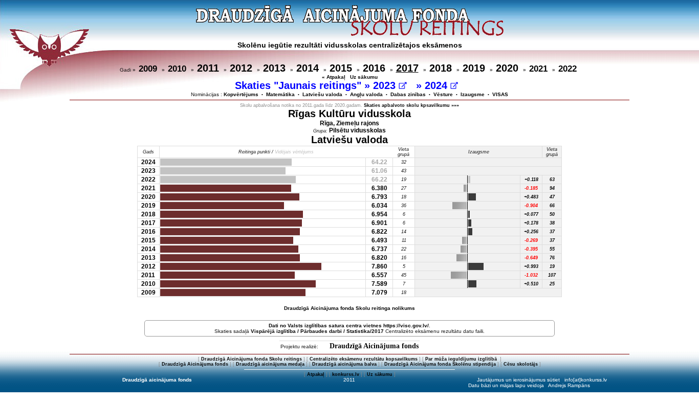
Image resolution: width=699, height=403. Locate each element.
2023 (386, 85)
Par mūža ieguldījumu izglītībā (461, 359)
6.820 (379, 257)
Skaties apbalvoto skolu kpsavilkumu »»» (411, 105)
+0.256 (531, 231)
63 (552, 179)
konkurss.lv (345, 374)
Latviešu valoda (322, 94)
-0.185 (531, 188)
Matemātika (280, 94)
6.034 (379, 205)
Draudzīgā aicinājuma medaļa (270, 364)
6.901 (379, 223)
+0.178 (531, 223)
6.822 (379, 231)
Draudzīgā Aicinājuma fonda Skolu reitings (251, 359)
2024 (437, 85)
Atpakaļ (315, 374)
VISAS (500, 94)
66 (552, 205)
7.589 (379, 283)
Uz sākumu (364, 77)
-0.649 (531, 257)
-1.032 (531, 275)
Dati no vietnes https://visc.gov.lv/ (349, 325)
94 (552, 188)
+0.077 (531, 214)
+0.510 (531, 283)
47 (552, 196)
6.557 (379, 275)
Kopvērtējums (241, 94)
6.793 (379, 196)
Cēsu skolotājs (521, 364)
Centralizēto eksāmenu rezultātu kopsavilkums (364, 359)
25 (552, 283)
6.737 (379, 249)
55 (552, 249)
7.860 (379, 266)
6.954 (379, 214)
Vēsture (443, 94)
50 (552, 214)
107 (552, 275)
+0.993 (531, 266)
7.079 (379, 292)
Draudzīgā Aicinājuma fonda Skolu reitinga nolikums (349, 308)
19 (552, 266)
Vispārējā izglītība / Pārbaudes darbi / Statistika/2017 (317, 331)
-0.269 (531, 240)
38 (552, 223)
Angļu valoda (366, 94)
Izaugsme (473, 94)
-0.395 (531, 249)
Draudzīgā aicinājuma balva (344, 364)
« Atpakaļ (333, 77)
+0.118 (531, 179)
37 (552, 231)
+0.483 (531, 196)
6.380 (379, 188)
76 (552, 257)
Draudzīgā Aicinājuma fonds (374, 346)
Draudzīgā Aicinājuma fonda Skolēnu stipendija (440, 364)
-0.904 (531, 205)
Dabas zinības (408, 94)
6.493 (379, 240)
